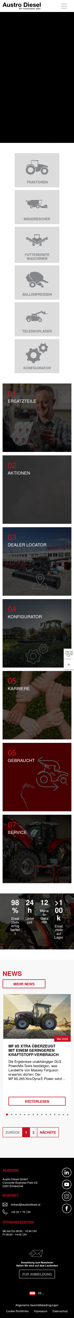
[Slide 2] (12, 1114)
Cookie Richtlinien (17, 1311)
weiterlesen (37, 1101)
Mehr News (24, 983)
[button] (37, 1293)
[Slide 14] (63, 1114)
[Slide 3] (16, 1114)
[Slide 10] (46, 1114)
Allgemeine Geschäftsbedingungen (37, 1305)
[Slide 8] (37, 1114)
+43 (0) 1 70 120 (20, 1212)
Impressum (40, 1311)
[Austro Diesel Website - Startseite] (22, 6)
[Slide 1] (7, 1114)
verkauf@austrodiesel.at (30, 1204)
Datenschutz (60, 1311)
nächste (48, 1132)
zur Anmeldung (37, 1274)
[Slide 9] (42, 1114)
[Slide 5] (24, 1114)
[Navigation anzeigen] (64, 6)
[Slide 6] (29, 1114)
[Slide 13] (59, 1114)
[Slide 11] (50, 1114)
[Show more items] (69, 664)
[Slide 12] (55, 1114)
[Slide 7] (33, 1114)
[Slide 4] (20, 1114)
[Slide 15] (67, 1114)
